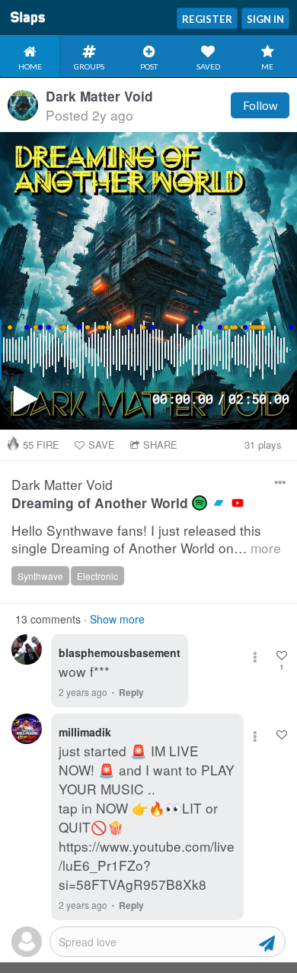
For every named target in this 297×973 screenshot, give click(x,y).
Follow (260, 105)
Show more (117, 619)
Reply (131, 692)
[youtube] (237, 503)
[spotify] (199, 503)
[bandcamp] (218, 503)
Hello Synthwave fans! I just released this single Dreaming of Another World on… (146, 539)
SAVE (101, 444)
